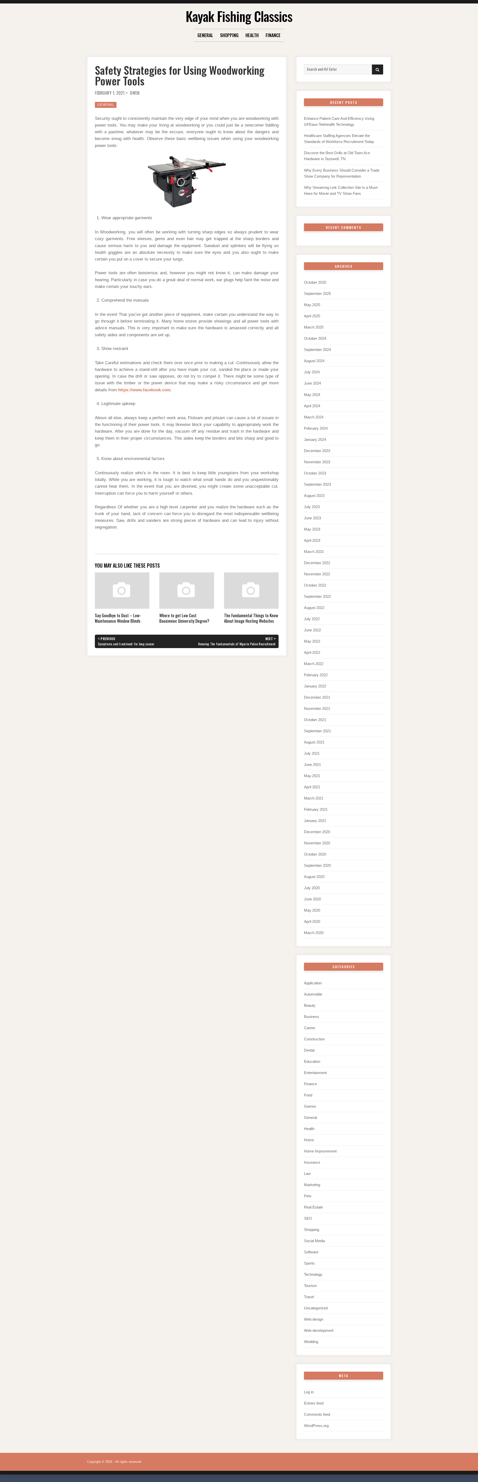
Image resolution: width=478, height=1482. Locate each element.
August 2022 (314, 608)
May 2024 (312, 395)
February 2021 (316, 809)
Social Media (314, 1241)
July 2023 (312, 507)
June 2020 (312, 899)
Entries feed (313, 1403)
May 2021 (312, 776)
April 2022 (312, 652)
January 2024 (315, 439)
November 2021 (317, 708)
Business (311, 1016)
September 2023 (317, 484)
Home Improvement (320, 1151)
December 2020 (317, 832)
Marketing (312, 1185)
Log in (309, 1392)
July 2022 (312, 619)
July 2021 (312, 753)
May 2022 (312, 641)
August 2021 (314, 742)
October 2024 (315, 338)
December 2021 (317, 697)
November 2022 (317, 574)
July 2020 (312, 888)
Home (309, 1140)
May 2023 (312, 529)
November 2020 (317, 843)
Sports (309, 1263)
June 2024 (312, 383)
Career (309, 1028)
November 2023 (317, 462)
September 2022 (317, 596)
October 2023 (315, 473)
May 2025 (312, 305)
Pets (307, 1196)
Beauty (309, 1005)
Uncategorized (316, 1308)
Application (313, 983)
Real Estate (313, 1207)
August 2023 (314, 495)
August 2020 (314, 877)
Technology (313, 1274)
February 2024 (316, 428)
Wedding (311, 1342)
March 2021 (313, 798)
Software (311, 1252)
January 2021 (315, 820)
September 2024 (317, 349)
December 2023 (317, 451)
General (205, 35)
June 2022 (312, 630)
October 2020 (315, 854)
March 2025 (313, 327)
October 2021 (315, 720)
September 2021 (317, 731)
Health (252, 35)
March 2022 (313, 664)
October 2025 (315, 282)
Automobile (313, 994)
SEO (308, 1218)
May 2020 (312, 910)
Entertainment (315, 1073)
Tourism (310, 1285)
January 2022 (315, 686)
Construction (314, 1039)
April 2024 (312, 406)
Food (308, 1095)
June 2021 (312, 764)
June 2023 (312, 518)
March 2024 (313, 417)
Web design (313, 1319)
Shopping (229, 35)
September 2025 (317, 293)
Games (310, 1106)
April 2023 (312, 540)
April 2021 (312, 787)
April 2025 (312, 316)
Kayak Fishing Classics (239, 16)
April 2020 (312, 921)
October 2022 (315, 585)
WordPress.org (316, 1425)
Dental (309, 1050)
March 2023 (313, 551)
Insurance (312, 1162)
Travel (309, 1297)
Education (312, 1061)
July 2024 (312, 372)
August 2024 (314, 361)
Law (307, 1173)
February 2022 (316, 675)
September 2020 (317, 865)
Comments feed (317, 1414)
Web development (318, 1330)
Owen (134, 93)
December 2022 (317, 563)
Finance (273, 35)
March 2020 (313, 933)
